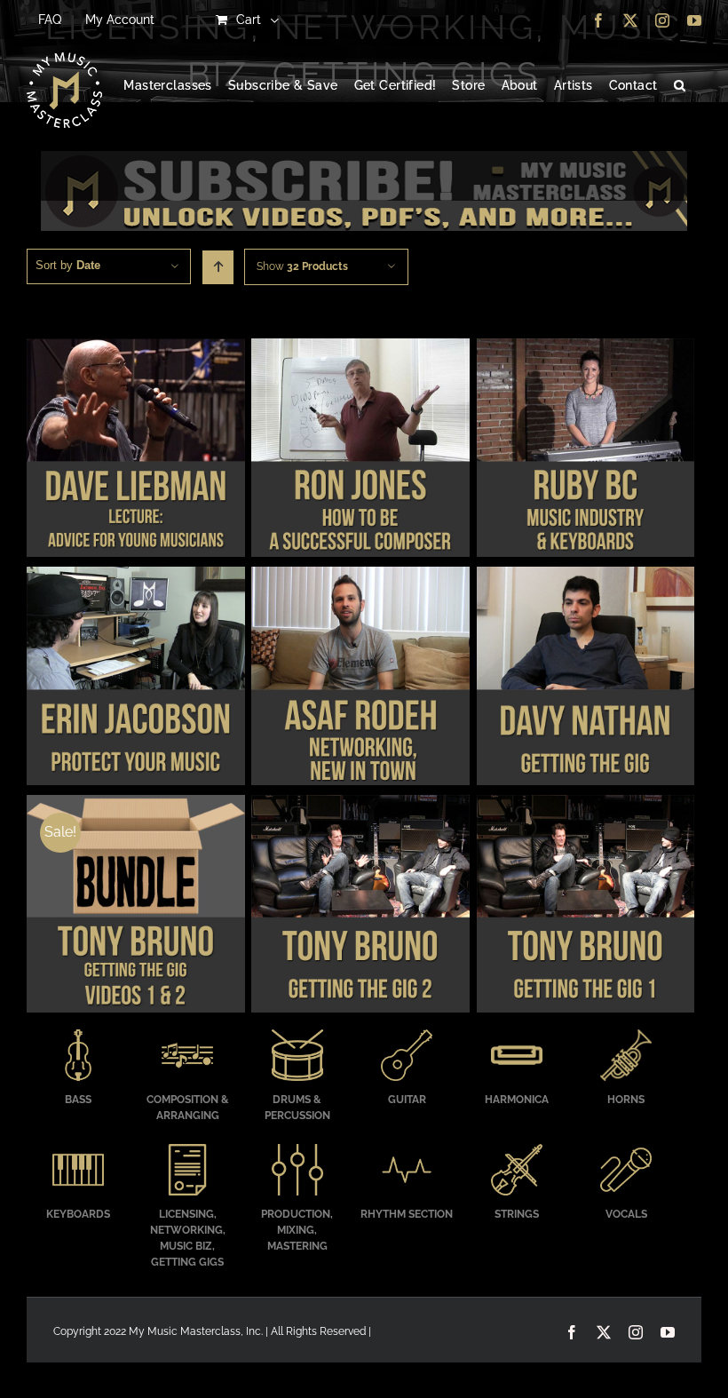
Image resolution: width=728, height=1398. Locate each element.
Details (135, 450)
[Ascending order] (218, 267)
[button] (679, 86)
